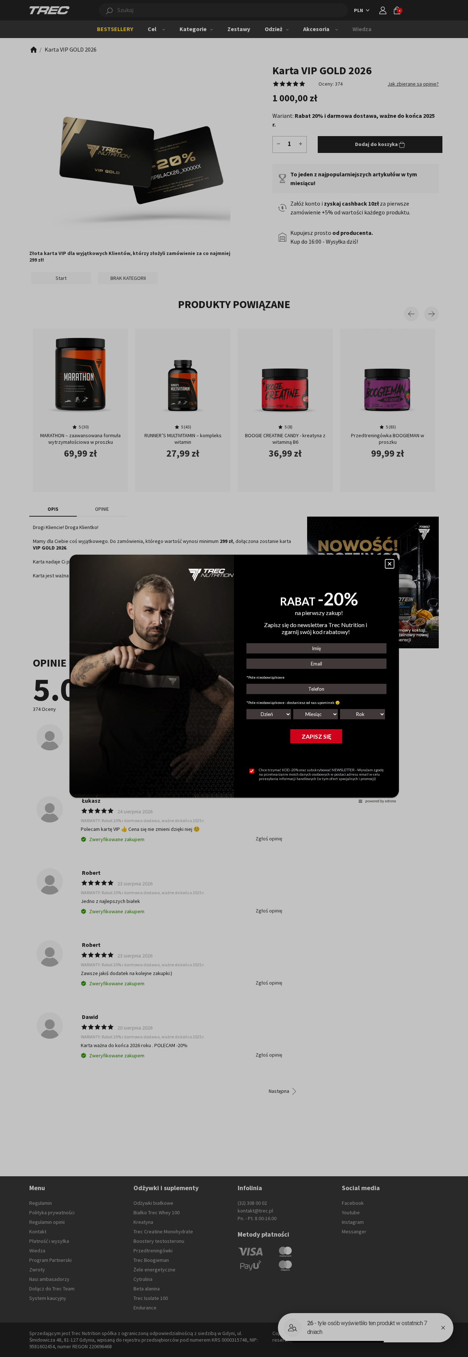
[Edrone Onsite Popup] (234, 678)
